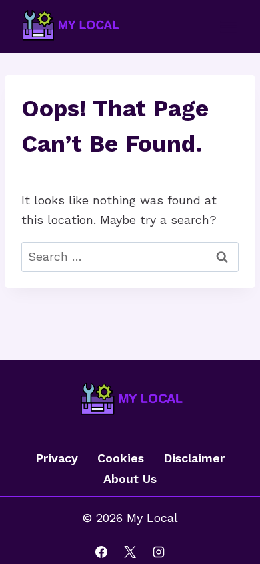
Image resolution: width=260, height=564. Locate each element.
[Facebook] (101, 552)
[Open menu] (228, 26)
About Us (130, 479)
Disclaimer (194, 458)
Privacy (56, 458)
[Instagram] (159, 552)
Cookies (120, 458)
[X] (130, 552)
